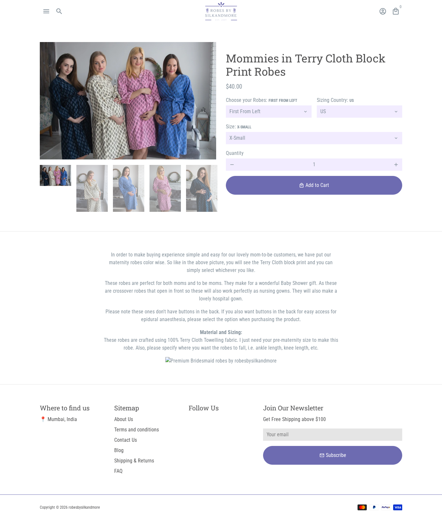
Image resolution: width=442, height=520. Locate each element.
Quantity (235, 153)
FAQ (118, 471)
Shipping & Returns (134, 461)
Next (207, 101)
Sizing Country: (335, 100)
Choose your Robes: (261, 100)
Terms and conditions (136, 430)
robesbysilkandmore (84, 507)
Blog (119, 450)
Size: (238, 127)
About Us (123, 419)
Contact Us (125, 440)
